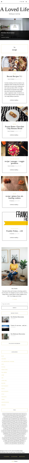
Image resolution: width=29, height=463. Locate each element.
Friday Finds (4, 369)
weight (23, 440)
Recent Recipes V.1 (14, 76)
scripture (5, 438)
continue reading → (14, 100)
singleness (12, 438)
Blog (2, 356)
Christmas (5, 418)
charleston (7, 416)
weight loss (9, 443)
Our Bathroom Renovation (18, 334)
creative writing (7, 421)
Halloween (4, 372)
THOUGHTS (3, 396)
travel (6, 440)
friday (13, 423)
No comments (13, 318)
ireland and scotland (19, 428)
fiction (19, 421)
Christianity (21, 416)
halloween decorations (20, 426)
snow (18, 438)
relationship (22, 433)
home (5, 428)
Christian (14, 416)
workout (15, 443)
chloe (13, 461)
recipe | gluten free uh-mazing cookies (14, 197)
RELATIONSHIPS (4, 391)
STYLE (2, 394)
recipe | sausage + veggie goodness (14, 162)
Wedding (17, 440)
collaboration (14, 418)
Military (3, 383)
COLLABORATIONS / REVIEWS (7, 361)
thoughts (23, 438)
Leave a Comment (11, 79)
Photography (13, 433)
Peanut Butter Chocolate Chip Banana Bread (14, 127)
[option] (14, 29)
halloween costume (8, 426)
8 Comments (12, 200)
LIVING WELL (12, 158)
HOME (2, 375)
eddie (14, 421)
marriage (6, 433)
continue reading (5, 37)
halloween (23, 423)
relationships (8, 435)
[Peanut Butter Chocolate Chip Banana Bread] (14, 113)
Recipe (14, 124)
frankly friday (6, 423)
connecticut (22, 418)
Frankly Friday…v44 (14, 231)
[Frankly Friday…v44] (14, 218)
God (18, 423)
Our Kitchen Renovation (17, 317)
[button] (1, 1)
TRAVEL (3, 399)
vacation (11, 440)
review (15, 435)
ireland (10, 428)
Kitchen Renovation (7, 33)
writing (21, 443)
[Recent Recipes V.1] (14, 63)
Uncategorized (14, 228)
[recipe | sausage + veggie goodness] (14, 148)
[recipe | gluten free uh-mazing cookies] (14, 183)
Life (2, 377)
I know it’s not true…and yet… (19, 325)
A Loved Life (14, 9)
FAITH (2, 364)
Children (3, 358)
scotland (21, 435)
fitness (24, 421)
